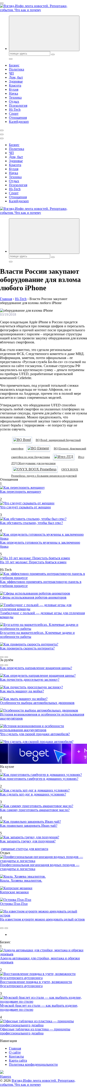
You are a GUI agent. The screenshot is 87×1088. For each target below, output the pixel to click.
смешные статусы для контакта (24, 849)
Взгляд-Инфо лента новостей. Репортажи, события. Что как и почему (37, 1082)
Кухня (13, 89)
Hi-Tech (15, 109)
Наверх (5, 1076)
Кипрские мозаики (14, 892)
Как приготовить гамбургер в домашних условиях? (39, 779)
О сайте (15, 1052)
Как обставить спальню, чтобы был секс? (31, 523)
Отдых (14, 101)
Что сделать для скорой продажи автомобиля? (35, 734)
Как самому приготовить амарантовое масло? (35, 810)
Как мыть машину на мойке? (22, 691)
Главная (15, 1048)
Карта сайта (18, 1060)
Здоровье (16, 81)
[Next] (6, 657)
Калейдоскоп (19, 121)
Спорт (14, 113)
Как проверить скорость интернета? (27, 648)
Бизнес (14, 65)
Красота (15, 85)
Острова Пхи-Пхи (14, 904)
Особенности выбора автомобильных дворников (37, 703)
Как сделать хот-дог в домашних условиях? (33, 794)
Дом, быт (16, 77)
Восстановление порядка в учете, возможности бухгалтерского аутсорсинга (36, 984)
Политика (16, 69)
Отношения (18, 117)
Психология (18, 105)
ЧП (11, 73)
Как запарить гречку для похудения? (28, 841)
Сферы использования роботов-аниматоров (33, 597)
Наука (13, 93)
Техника (15, 97)
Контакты (16, 1056)
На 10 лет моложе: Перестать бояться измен (33, 562)
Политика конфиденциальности (33, 1064)
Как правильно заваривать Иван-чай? (28, 825)
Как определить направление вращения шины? (36, 668)
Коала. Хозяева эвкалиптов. (21, 880)
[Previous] (2, 657)
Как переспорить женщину (20, 491)
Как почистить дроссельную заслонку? (29, 679)
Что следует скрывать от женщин (25, 507)
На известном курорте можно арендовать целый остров (42, 919)
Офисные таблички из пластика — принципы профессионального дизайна (35, 1031)
